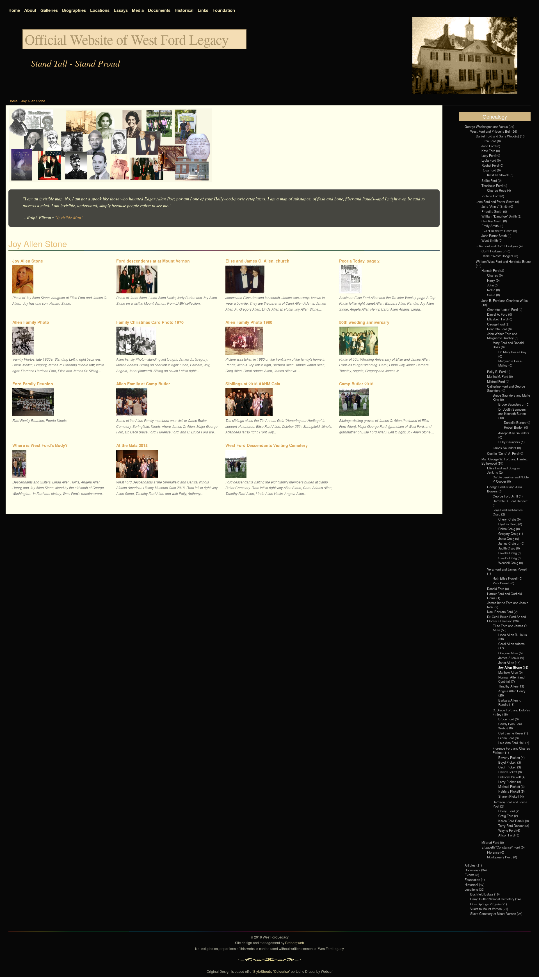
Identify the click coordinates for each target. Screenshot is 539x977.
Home (14, 10)
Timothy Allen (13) (511, 686)
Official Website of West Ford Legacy (127, 39)
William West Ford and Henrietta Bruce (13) (503, 263)
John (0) (493, 285)
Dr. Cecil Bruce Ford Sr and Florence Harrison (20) (506, 618)
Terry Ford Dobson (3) (513, 825)
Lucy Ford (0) (490, 155)
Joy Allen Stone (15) (513, 667)
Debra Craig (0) (509, 528)
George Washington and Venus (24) (489, 126)
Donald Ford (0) (498, 588)
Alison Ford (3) (508, 835)
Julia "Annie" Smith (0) (497, 206)
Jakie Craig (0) (508, 538)
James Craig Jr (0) (511, 543)
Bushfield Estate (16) (485, 894)
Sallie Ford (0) (491, 180)
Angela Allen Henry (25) (512, 693)
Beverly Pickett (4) (511, 757)
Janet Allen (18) (509, 662)
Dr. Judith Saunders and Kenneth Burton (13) (512, 413)
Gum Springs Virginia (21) (488, 904)
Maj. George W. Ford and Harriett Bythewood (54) (504, 461)
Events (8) (472, 874)
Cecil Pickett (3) (509, 767)
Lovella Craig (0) (510, 553)
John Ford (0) (490, 146)
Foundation (224, 10)
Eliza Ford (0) (491, 141)
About (30, 10)
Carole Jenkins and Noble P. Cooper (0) (511, 479)
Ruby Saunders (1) (511, 442)
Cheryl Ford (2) (509, 811)
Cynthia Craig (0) (510, 524)
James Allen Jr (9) (511, 657)
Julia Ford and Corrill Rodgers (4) (499, 246)
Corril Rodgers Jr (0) (495, 251)
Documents (159, 10)
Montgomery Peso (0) (502, 857)
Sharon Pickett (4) (511, 796)
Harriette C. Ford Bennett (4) (510, 503)
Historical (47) (475, 884)
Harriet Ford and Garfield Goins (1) (504, 595)
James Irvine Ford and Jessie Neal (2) (507, 604)
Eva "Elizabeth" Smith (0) (499, 231)
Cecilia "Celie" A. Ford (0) (505, 453)
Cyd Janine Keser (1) (513, 733)
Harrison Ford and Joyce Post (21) (510, 804)
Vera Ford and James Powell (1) (507, 571)
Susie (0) (493, 295)
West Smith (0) (492, 240)
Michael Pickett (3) (511, 786)
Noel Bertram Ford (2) (502, 611)
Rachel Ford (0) (492, 165)
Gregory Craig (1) (510, 533)
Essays (121, 10)
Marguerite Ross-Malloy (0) (510, 363)
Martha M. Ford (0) (500, 376)
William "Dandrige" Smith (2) (501, 216)
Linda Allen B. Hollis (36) (512, 636)
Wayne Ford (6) (509, 830)
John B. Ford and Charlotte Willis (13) (504, 302)
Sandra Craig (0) (510, 558)
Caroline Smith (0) (494, 221)
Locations (99, 10)
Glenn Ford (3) (508, 738)
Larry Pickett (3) (509, 781)
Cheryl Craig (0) (509, 519)
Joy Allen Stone (33, 100)
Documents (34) (476, 870)
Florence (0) (495, 852)
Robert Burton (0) (516, 427)
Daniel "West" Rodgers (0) (499, 256)
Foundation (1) (475, 879)
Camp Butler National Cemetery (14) (495, 899)
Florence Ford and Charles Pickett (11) (511, 750)
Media (138, 10)
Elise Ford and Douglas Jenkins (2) (503, 470)
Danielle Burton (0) (517, 422)
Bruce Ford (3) (508, 719)
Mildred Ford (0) (498, 381)
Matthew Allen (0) (510, 672)
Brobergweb (294, 942)
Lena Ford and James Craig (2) (508, 512)
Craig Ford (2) (508, 815)
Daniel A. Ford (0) (499, 314)
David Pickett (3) (510, 772)
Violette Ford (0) (492, 196)
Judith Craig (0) (509, 548)
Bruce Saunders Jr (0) (513, 404)
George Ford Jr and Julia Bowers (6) (504, 489)
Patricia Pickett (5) (511, 791)
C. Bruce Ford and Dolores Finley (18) (511, 712)
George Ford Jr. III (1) (508, 496)
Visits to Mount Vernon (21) (489, 908)
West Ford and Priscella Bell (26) (493, 131)
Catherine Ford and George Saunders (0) (506, 388)
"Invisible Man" (69, 217)
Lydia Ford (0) (491, 160)
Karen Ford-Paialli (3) (513, 820)
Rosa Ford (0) (491, 170)
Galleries (49, 10)
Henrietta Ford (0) (499, 329)
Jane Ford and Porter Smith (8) (497, 201)
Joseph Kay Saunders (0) (513, 435)
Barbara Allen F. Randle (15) (509, 702)
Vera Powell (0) (503, 583)
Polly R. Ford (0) (498, 371)
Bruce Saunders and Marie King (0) (511, 397)
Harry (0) (493, 280)
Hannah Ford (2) (492, 270)
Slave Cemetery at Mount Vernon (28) (496, 913)
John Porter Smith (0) (496, 235)
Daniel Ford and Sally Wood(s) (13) (501, 136)
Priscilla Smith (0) (494, 211)
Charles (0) (495, 275)
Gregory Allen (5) (510, 653)
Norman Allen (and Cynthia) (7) (511, 679)
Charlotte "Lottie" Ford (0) (504, 309)
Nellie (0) (493, 290)
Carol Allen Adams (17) (511, 645)
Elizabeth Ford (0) (499, 319)
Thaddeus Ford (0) (494, 185)
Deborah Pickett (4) (512, 777)
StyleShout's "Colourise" (271, 971)
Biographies (74, 10)
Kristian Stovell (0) (500, 175)
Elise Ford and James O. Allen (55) (510, 627)
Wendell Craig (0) (510, 562)
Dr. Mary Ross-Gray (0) (512, 354)
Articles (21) (473, 865)
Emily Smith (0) (492, 225)
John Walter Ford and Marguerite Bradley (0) (503, 335)
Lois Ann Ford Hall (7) (513, 742)
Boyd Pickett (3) (509, 762)
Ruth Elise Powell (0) (507, 578)
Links (203, 10)
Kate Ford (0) (490, 150)
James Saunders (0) (507, 447)
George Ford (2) (498, 324)
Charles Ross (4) (499, 190)
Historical (184, 10)
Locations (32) (475, 889)
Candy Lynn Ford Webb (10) (510, 726)
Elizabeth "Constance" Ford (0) (503, 847)
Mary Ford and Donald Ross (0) (508, 344)
